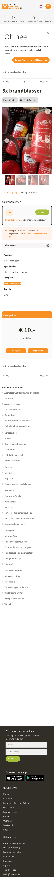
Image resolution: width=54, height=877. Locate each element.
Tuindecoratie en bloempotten (18, 552)
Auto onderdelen (12, 409)
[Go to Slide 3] (32, 179)
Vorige (7, 81)
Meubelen (9, 490)
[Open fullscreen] (48, 111)
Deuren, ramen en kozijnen (17, 420)
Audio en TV (10, 398)
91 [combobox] (25, 81)
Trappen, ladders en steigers (17, 547)
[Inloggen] (48, 6)
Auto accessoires (12, 404)
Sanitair (8, 507)
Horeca (7, 438)
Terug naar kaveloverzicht (15, 72)
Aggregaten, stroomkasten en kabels (21, 392)
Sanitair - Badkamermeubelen (18, 512)
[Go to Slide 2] (21, 179)
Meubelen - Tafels (12, 496)
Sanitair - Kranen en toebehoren (19, 518)
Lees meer (42, 212)
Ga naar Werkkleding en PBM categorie (31, 60)
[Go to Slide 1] (9, 179)
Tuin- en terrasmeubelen (16, 541)
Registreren (38, 350)
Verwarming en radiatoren (16, 587)
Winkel (7, 604)
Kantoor (8, 467)
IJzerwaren (9, 449)
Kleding (7, 472)
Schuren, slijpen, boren (15, 524)
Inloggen (16, 350)
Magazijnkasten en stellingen (18, 484)
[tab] (10, 192)
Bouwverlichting (12, 576)
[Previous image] (6, 140)
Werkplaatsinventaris (14, 598)
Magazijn (8, 478)
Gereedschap (10, 432)
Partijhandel (10, 501)
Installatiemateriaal (13, 455)
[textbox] (27, 272)
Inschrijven (13, 758)
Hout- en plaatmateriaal (15, 444)
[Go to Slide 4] (44, 179)
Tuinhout (8, 564)
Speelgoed (9, 530)
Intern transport (12, 460)
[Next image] (47, 140)
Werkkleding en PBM (12, 283)
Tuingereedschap (12, 558)
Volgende (44, 81)
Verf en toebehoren (13, 570)
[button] (41, 6)
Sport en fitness (11, 536)
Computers (9, 415)
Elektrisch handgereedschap (17, 426)
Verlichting (9, 581)
